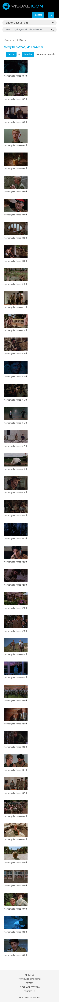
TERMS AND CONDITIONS (29, 979)
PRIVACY (29, 983)
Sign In (11, 54)
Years (7, 40)
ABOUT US (29, 975)
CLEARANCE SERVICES (29, 987)
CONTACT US (29, 991)
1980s (19, 40)
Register (38, 15)
